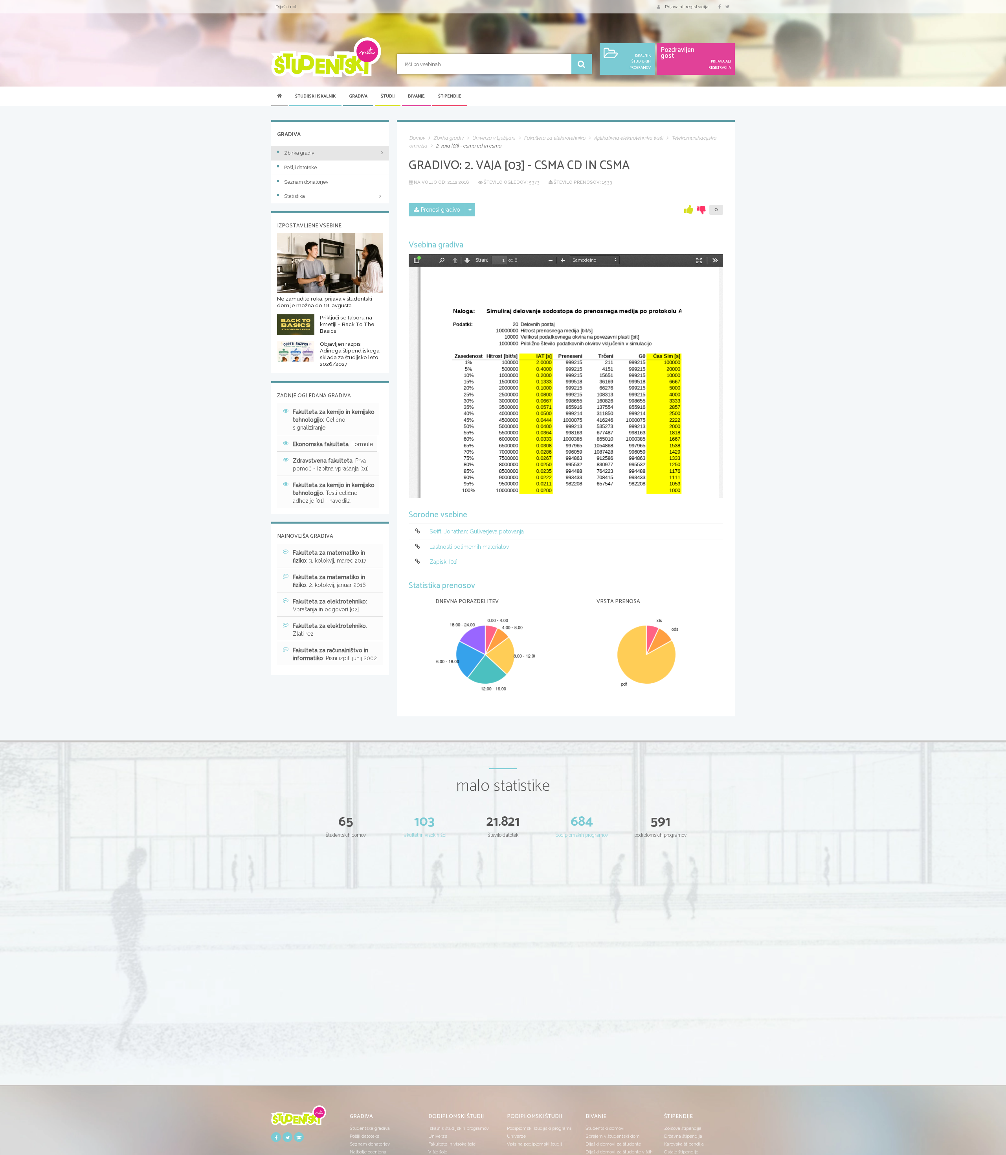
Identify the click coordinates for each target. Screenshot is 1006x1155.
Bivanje (416, 96)
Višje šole (437, 1152)
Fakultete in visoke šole (451, 1144)
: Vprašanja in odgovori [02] (330, 605)
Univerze (437, 1136)
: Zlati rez (330, 630)
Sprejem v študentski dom (613, 1136)
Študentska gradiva (370, 1128)
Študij (388, 96)
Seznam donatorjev (306, 182)
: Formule (333, 444)
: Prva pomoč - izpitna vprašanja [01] (331, 465)
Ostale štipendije (681, 1152)
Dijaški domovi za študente (613, 1144)
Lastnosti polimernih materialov (469, 547)
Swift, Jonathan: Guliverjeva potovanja (477, 532)
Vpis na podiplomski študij (534, 1144)
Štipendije (449, 96)
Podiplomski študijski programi (539, 1128)
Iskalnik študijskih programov (458, 1128)
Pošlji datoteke (300, 167)
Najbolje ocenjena (368, 1152)
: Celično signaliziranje (333, 420)
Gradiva (358, 96)
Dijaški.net (286, 6)
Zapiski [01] (443, 562)
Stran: (481, 260)
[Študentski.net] (326, 57)
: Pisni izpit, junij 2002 (335, 654)
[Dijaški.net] (298, 1118)
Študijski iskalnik (315, 96)
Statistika (294, 196)
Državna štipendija (683, 1136)
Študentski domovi (605, 1128)
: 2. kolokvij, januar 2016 (329, 581)
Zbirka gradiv (299, 153)
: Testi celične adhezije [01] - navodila (333, 493)
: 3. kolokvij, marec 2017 (329, 557)
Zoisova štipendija (682, 1128)
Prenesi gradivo (440, 210)
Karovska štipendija (684, 1144)
